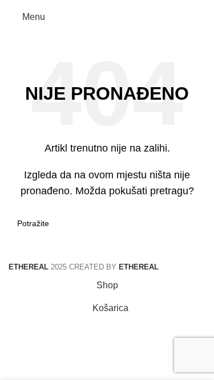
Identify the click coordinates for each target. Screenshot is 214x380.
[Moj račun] (201, 17)
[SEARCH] (192, 223)
